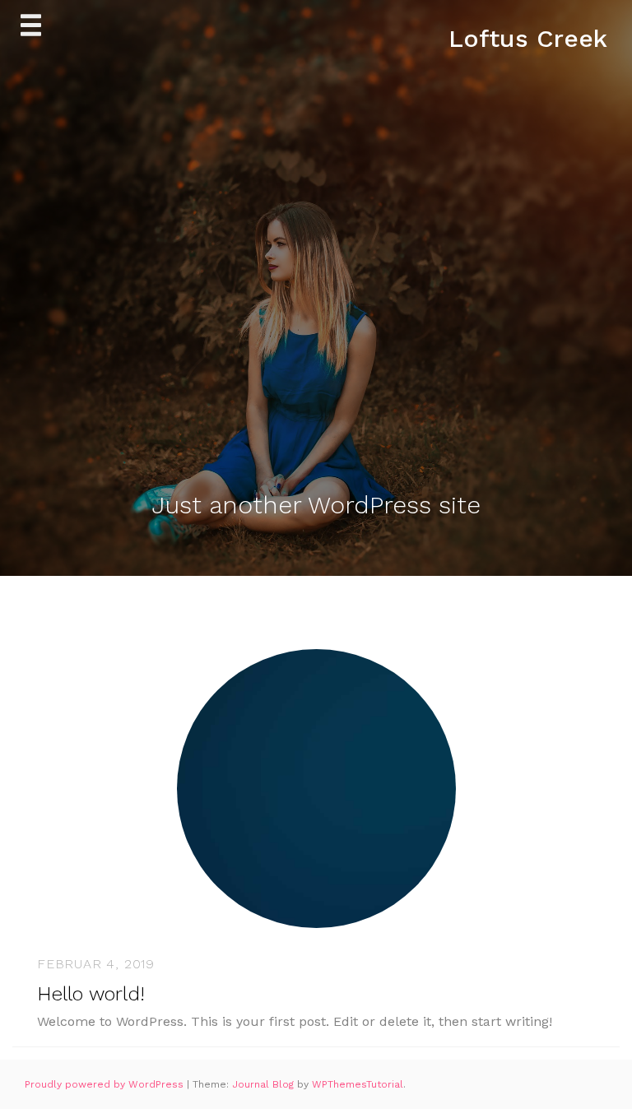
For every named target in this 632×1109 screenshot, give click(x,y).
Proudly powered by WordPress (106, 1084)
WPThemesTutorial (357, 1084)
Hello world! (91, 993)
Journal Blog (264, 1084)
